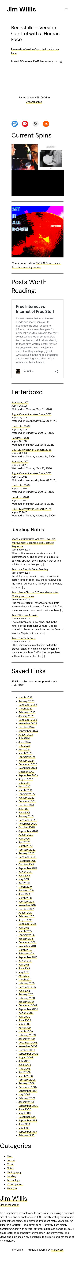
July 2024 (24, 738)
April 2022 (24, 786)
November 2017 (27, 905)
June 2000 (24, 1109)
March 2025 (25, 708)
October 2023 (26, 771)
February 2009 (27, 1035)
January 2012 (25, 994)
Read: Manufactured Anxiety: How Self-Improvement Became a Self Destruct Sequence (34, 542)
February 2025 (26, 712)
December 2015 (27, 923)
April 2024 (24, 749)
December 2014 (27, 942)
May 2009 (24, 1024)
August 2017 (25, 912)
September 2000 (28, 1105)
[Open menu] (66, 9)
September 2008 (28, 1053)
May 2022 (24, 782)
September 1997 (27, 1131)
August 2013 (25, 961)
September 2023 (28, 775)
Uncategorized (34, 101)
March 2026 (25, 697)
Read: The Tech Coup (24, 638)
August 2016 (25, 920)
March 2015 (25, 931)
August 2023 (25, 779)
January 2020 (26, 853)
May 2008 (24, 1068)
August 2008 (25, 1057)
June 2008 (24, 1064)
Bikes (10, 1156)
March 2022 (25, 790)
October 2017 (26, 909)
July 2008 (24, 1061)
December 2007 (27, 1087)
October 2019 (26, 864)
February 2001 (26, 1098)
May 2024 (24, 745)
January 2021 (25, 816)
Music (10, 1164)
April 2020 (24, 842)
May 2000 (24, 1113)
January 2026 (26, 701)
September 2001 (27, 1090)
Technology (13, 1180)
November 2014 (27, 946)
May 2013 (23, 972)
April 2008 (24, 1072)
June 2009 (24, 1020)
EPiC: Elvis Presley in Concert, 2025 (31, 449)
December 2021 (27, 801)
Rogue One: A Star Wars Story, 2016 (31, 414)
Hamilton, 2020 (20, 438)
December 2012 (27, 987)
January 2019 (26, 890)
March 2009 (25, 1031)
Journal (11, 1160)
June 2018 (24, 894)
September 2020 (28, 831)
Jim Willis (21, 9)
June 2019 (24, 875)
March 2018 (25, 898)
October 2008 (26, 1050)
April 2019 (24, 883)
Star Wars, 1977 (20, 402)
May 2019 (23, 879)
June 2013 (24, 968)
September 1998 (27, 1120)
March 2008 (25, 1076)
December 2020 (27, 820)
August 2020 (25, 834)
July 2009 (24, 1016)
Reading (11, 1176)
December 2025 (27, 705)
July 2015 (23, 927)
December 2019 (27, 857)
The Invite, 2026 (21, 426)
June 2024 (24, 742)
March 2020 (25, 845)
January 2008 (26, 1083)
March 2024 (25, 753)
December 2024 (27, 719)
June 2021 (24, 812)
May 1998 (23, 1128)
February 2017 (26, 916)
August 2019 (25, 872)
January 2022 (26, 797)
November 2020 (27, 823)
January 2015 (26, 938)
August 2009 (25, 1012)
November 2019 (27, 860)
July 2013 (23, 964)
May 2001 (24, 1094)
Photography (14, 1172)
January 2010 (26, 1001)
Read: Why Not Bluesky (25, 615)
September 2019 (27, 868)
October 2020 (26, 827)
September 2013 (27, 957)
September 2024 (28, 731)
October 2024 (26, 727)
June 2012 (24, 990)
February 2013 (26, 983)
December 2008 (28, 1042)
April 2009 (24, 1027)
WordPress (57, 1249)
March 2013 (25, 979)
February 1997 (26, 1135)
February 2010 (26, 998)
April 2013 (23, 975)
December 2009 (28, 1005)
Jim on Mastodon (9, 1204)
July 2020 (24, 838)
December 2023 (27, 764)
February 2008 (27, 1079)
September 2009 (28, 1009)
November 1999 (27, 1116)
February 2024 (26, 756)
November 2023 (27, 768)
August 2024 (25, 734)
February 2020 (27, 849)
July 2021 (23, 809)
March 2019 (25, 886)
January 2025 (26, 716)
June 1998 (24, 1124)
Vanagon (12, 1188)
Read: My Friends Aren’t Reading (30, 569)
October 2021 (26, 805)
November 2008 (27, 1046)
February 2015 (26, 935)
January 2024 (26, 760)
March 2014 (25, 949)
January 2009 (26, 1039)
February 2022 (26, 794)
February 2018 (26, 901)
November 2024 (27, 723)
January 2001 (26, 1102)
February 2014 (26, 953)
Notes (10, 1168)
